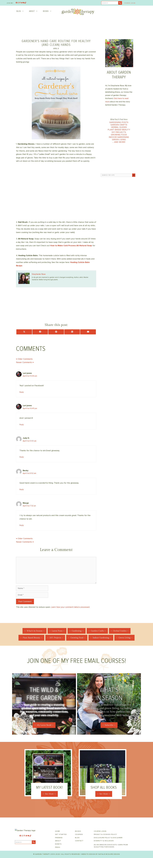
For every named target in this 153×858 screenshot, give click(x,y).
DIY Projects (119, 132)
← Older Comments (24, 359)
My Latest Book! (44, 725)
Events (58, 844)
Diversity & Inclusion (104, 841)
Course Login (129, 3)
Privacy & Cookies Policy (105, 834)
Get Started (61, 834)
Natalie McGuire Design (109, 854)
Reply (21, 392)
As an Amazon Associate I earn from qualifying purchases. (111, 846)
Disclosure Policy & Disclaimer (108, 838)
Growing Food (119, 135)
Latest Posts (57, 631)
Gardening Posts (118, 122)
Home (57, 831)
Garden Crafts (119, 125)
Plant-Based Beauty (119, 130)
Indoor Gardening (119, 137)
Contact (79, 841)
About (32, 11)
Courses (79, 834)
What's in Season (34, 631)
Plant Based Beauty (31, 637)
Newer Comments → (25, 362)
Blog (19, 11)
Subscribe (109, 725)
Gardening (76, 631)
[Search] (133, 175)
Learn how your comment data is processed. (70, 607)
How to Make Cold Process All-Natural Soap (71, 245)
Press (57, 847)
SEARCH (105, 3)
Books (46, 11)
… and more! (118, 142)
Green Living (119, 139)
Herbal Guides (119, 127)
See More (49, 794)
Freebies (59, 838)
